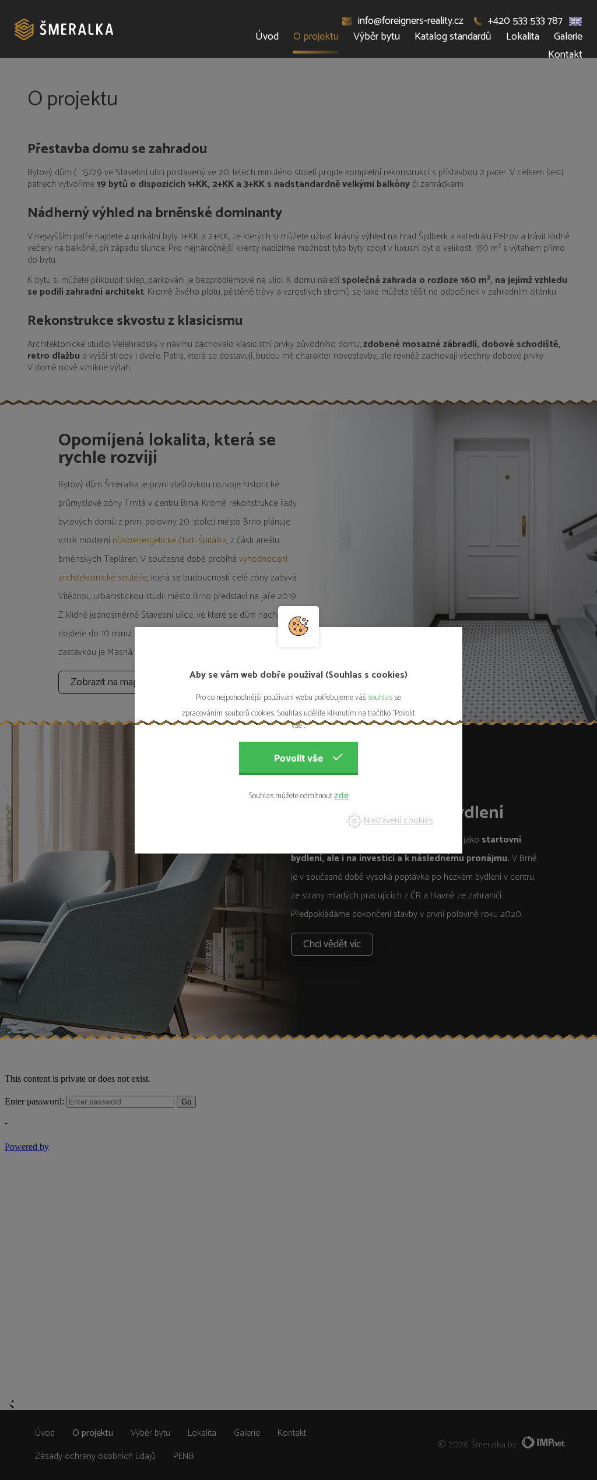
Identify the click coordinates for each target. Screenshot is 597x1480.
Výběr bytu (376, 37)
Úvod (267, 37)
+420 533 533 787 (525, 21)
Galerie (568, 37)
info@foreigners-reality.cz (410, 21)
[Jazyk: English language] (575, 21)
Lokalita (522, 37)
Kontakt (565, 55)
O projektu (316, 37)
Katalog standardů (453, 37)
